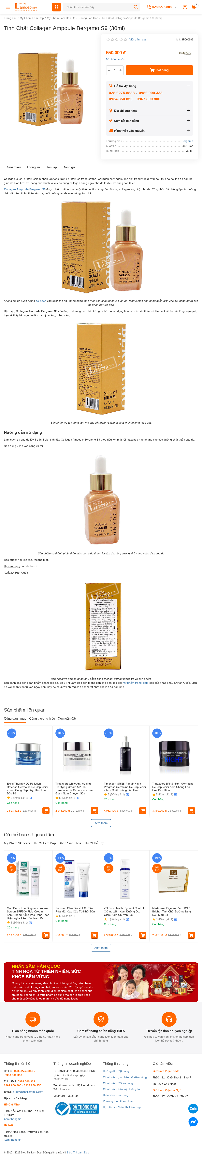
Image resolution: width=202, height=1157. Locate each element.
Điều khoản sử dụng (115, 1095)
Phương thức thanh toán (118, 1101)
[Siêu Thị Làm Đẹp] (26, 6)
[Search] (136, 7)
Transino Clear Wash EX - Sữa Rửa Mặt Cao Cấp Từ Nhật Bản (75, 910)
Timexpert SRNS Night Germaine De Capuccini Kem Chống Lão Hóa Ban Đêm (173, 787)
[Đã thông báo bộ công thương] (76, 1108)
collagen (41, 300)
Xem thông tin (12, 1118)
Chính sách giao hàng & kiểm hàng (125, 1077)
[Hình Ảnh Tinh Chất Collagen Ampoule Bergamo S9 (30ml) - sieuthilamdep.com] (50, 89)
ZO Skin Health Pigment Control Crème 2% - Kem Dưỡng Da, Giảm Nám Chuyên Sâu (124, 911)
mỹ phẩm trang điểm (136, 682)
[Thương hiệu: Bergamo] (185, 53)
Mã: (178, 39)
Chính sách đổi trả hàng (118, 1083)
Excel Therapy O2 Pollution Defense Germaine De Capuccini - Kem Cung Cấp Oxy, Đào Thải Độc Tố (27, 788)
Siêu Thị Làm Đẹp (78, 1152)
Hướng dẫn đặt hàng (116, 1071)
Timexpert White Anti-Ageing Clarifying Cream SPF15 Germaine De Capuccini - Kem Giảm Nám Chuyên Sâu (74, 788)
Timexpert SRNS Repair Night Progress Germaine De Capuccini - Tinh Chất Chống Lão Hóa (125, 787)
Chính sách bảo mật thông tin (121, 1089)
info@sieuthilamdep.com (27, 1091)
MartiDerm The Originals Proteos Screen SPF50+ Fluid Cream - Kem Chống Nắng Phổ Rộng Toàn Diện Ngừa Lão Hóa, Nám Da (28, 913)
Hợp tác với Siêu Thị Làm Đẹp (122, 1107)
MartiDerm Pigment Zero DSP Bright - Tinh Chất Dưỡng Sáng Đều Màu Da (171, 911)
